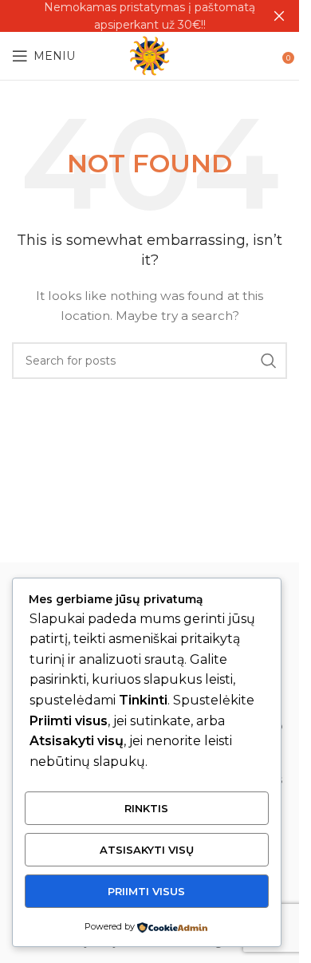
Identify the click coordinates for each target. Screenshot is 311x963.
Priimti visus (146, 891)
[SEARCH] (268, 360)
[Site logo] (149, 55)
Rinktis (146, 808)
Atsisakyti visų (147, 849)
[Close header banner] (279, 16)
